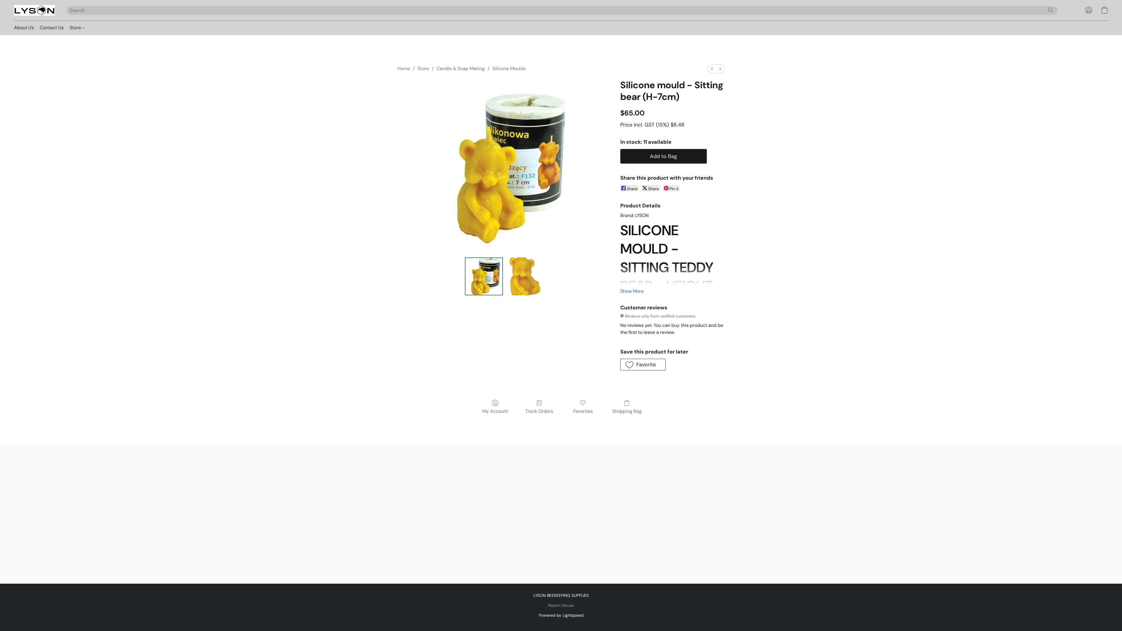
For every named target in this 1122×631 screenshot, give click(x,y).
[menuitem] (712, 69)
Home (403, 68)
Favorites (583, 411)
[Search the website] (1050, 10)
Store (76, 28)
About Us (24, 28)
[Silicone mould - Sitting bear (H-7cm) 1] (524, 276)
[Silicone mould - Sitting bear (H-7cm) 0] (484, 276)
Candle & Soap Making (461, 68)
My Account (495, 411)
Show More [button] (632, 291)
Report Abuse (561, 605)
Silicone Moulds (509, 68)
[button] (34, 10)
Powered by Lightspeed (561, 615)
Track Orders (539, 411)
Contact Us (52, 28)
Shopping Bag (627, 411)
